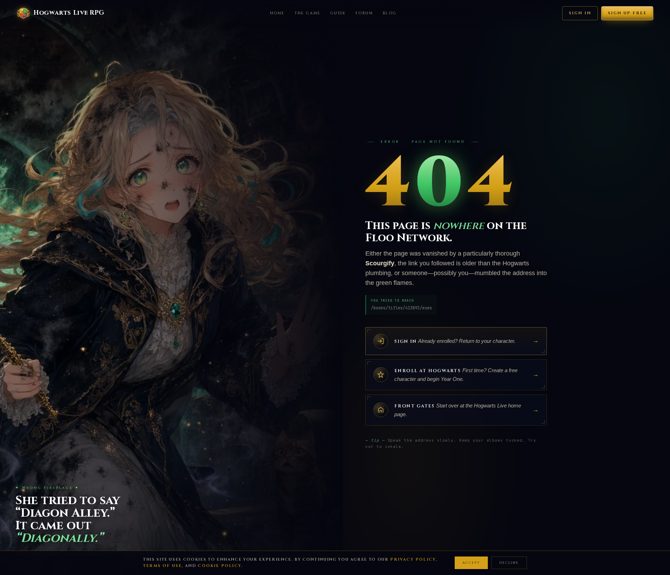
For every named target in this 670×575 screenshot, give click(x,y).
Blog (389, 13)
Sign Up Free (627, 13)
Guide (338, 13)
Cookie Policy (219, 565)
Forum (364, 13)
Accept (471, 562)
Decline (509, 562)
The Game (308, 13)
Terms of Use (162, 565)
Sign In (580, 13)
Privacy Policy (413, 559)
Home (277, 13)
